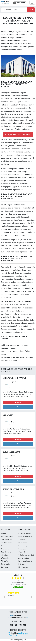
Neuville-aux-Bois (7, 537)
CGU (24, 640)
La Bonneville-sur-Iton (25, 561)
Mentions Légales (16, 640)
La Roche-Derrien (7, 540)
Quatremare (5, 546)
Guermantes (22, 543)
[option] (18, 598)
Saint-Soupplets (6, 543)
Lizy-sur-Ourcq (23, 567)
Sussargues (22, 549)
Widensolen (5, 558)
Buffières (21, 564)
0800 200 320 (21, 3)
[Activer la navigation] (32, 3)
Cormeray (4, 567)
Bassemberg (22, 546)
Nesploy (4, 534)
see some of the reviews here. (18, 584)
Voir (18, 407)
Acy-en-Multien (23, 558)
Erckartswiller (5, 564)
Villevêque (4, 555)
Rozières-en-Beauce (25, 537)
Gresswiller (22, 552)
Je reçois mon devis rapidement (18, 134)
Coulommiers (5, 549)
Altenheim (21, 540)
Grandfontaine (6, 552)
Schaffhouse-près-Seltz (26, 555)
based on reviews (18, 581)
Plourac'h (4, 561)
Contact (18, 402)
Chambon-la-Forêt (24, 534)
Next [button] (32, 597)
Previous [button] (4, 597)
